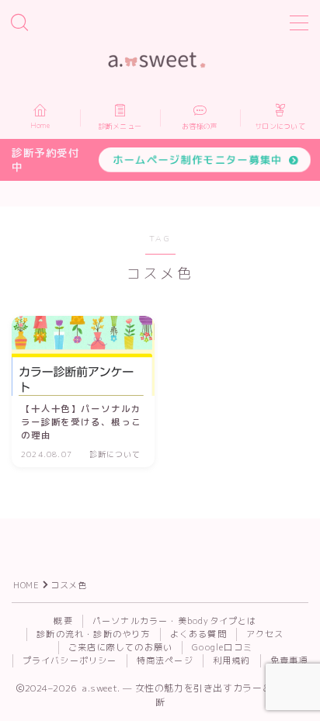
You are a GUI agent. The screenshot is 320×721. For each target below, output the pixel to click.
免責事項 (289, 660)
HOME (26, 585)
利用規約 (232, 660)
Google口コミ (222, 647)
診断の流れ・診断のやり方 (93, 634)
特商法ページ (165, 660)
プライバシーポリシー (70, 660)
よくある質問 (198, 634)
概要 (63, 621)
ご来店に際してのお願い (120, 647)
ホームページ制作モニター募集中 (198, 159)
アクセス (265, 634)
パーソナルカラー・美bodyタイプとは (174, 621)
